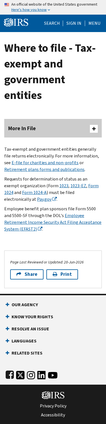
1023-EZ (78, 186)
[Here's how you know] (53, 7)
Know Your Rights (32, 317)
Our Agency (25, 305)
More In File (22, 128)
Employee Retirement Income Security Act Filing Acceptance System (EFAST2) (52, 222)
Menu (94, 23)
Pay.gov (44, 199)
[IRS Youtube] (53, 374)
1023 (63, 186)
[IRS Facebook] (10, 374)
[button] (73, 23)
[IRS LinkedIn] (41, 374)
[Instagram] (31, 374)
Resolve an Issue (30, 329)
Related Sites (27, 353)
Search (52, 23)
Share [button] (31, 274)
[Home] (16, 22)
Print (66, 274)
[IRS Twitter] (20, 374)
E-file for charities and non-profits (45, 163)
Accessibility (53, 415)
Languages (24, 341)
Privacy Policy (53, 406)
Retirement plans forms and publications (44, 169)
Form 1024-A (34, 192)
